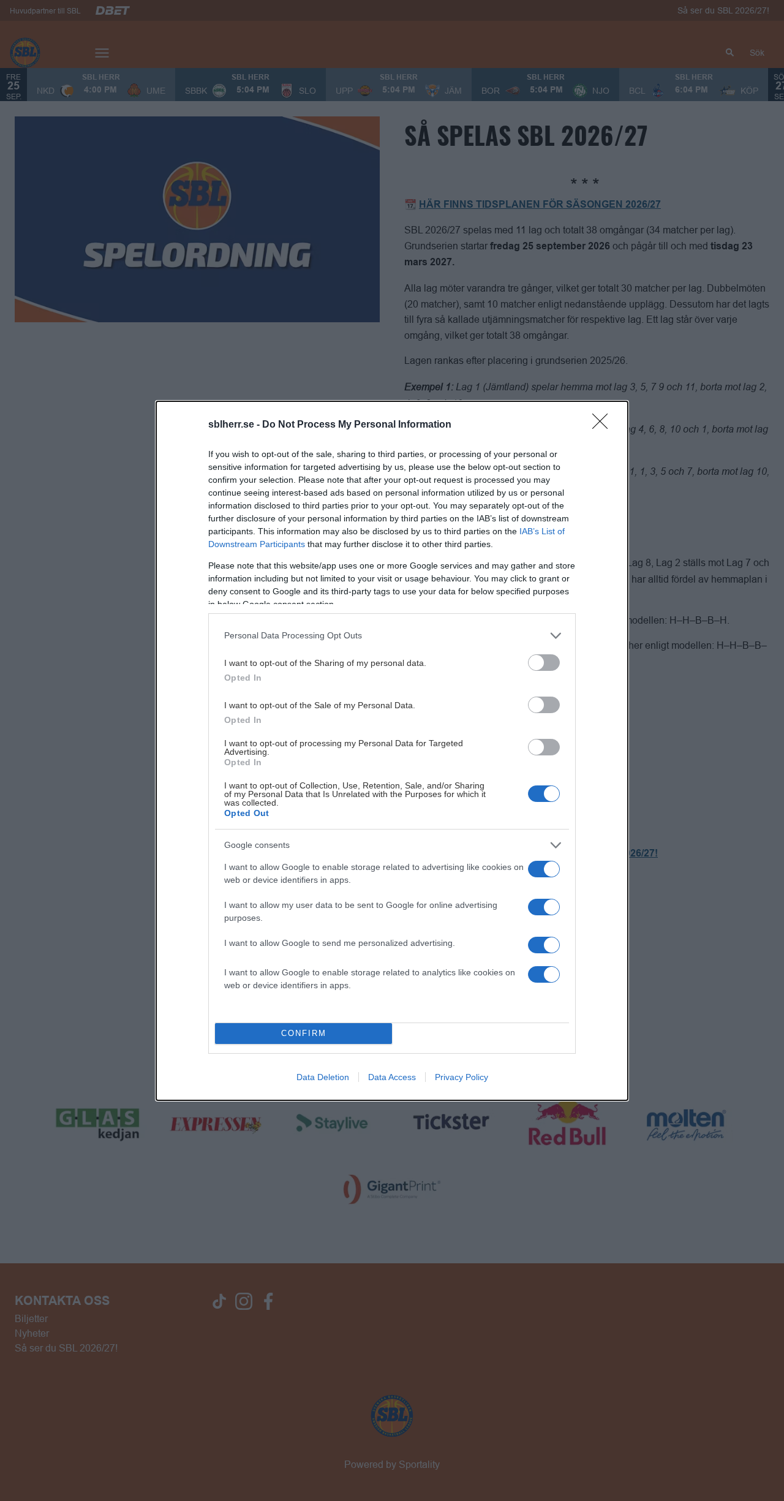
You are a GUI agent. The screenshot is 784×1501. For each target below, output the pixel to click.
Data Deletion (322, 1077)
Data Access (392, 1077)
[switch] (544, 662)
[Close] (604, 425)
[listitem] (392, 635)
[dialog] (392, 750)
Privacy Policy (461, 1077)
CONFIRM (303, 1033)
